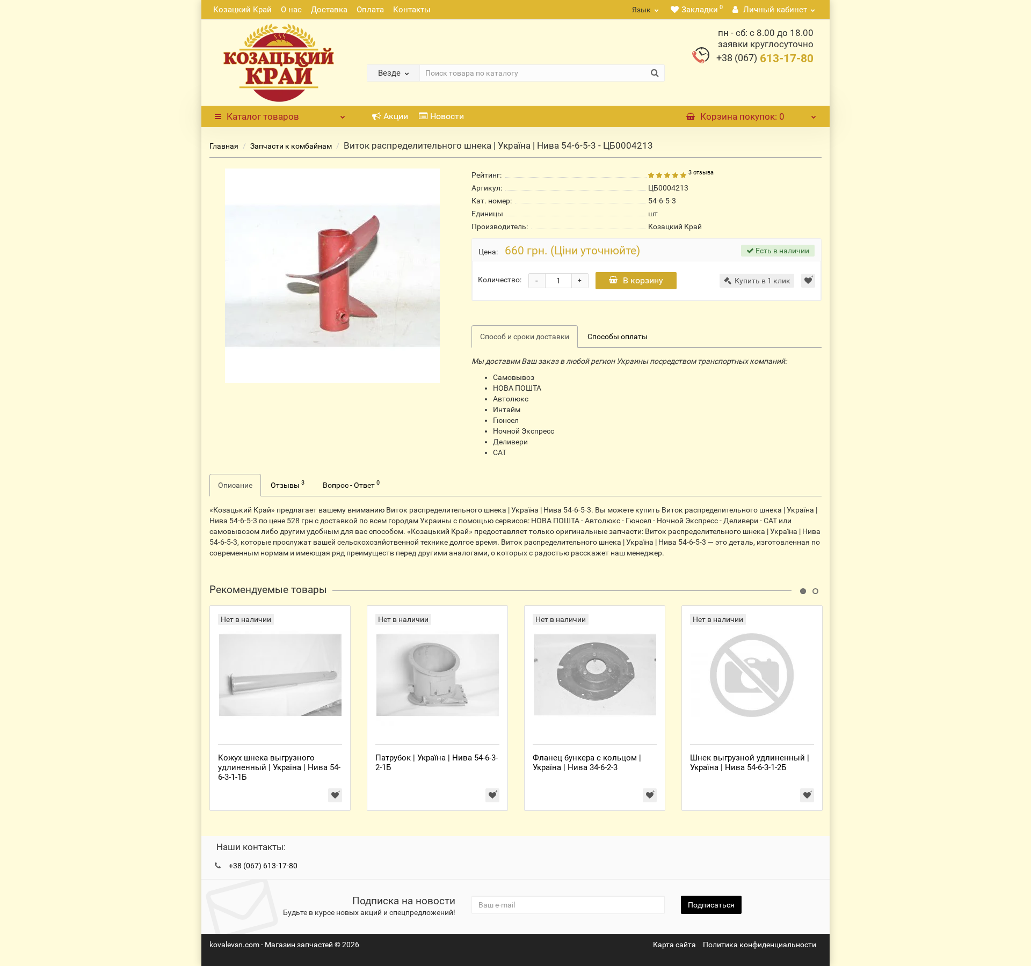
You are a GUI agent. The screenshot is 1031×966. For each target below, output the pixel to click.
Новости (447, 116)
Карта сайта (674, 944)
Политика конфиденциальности (759, 944)
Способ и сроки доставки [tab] (524, 336)
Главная (223, 146)
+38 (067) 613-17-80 (263, 865)
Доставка (329, 9)
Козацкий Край (242, 9)
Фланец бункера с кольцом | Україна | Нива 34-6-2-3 (587, 762)
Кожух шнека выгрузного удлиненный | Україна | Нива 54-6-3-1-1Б (279, 767)
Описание (235, 485)
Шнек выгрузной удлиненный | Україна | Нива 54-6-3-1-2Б (749, 762)
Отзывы (287, 484)
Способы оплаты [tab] (617, 336)
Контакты (412, 9)
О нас (291, 9)
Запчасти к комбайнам (291, 146)
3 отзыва (701, 172)
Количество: (499, 279)
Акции (395, 116)
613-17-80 (765, 58)
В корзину (643, 280)
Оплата (370, 9)
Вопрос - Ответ (351, 484)
